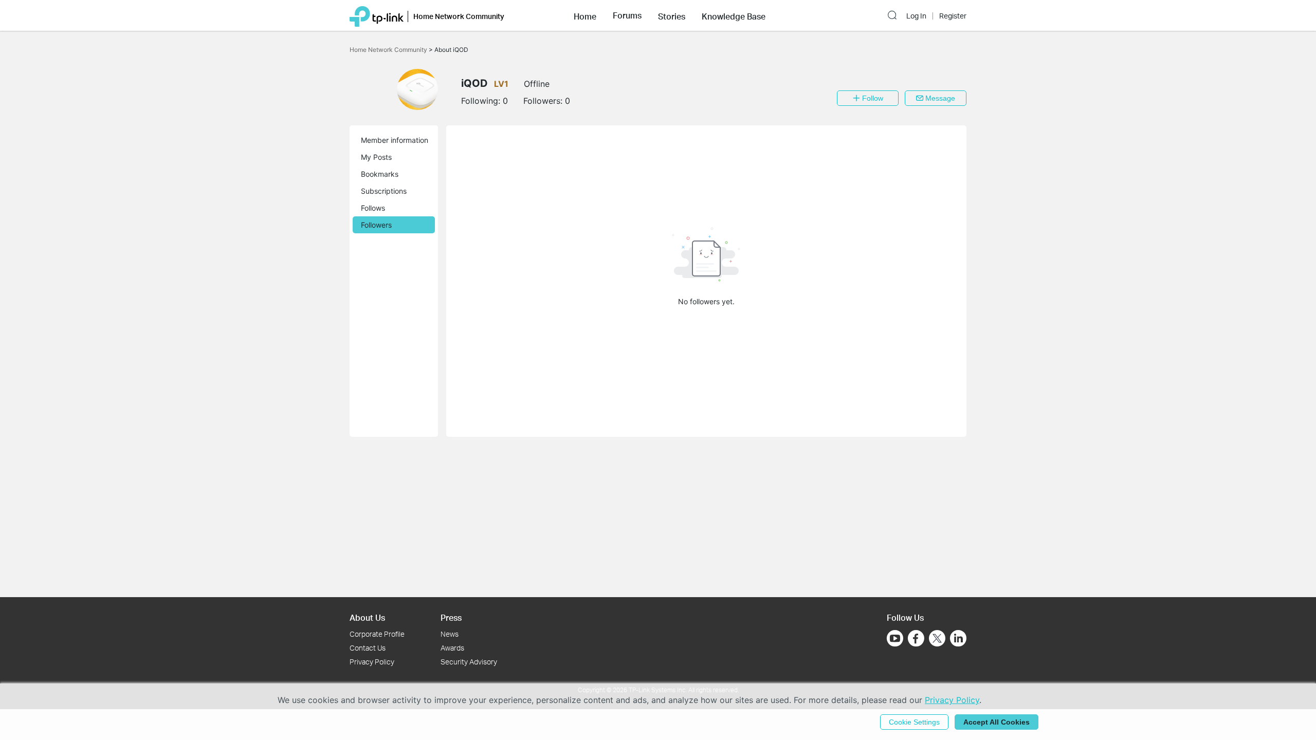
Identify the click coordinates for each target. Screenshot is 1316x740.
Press (451, 617)
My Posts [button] (376, 157)
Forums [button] (627, 15)
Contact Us (368, 647)
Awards (452, 647)
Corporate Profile (377, 634)
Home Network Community (389, 49)
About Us (367, 617)
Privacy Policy (372, 661)
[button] (585, 15)
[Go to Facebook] (916, 638)
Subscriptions (384, 191)
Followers (376, 224)
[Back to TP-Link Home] (377, 15)
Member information (394, 140)
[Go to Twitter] (937, 639)
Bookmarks (379, 174)
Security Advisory (469, 661)
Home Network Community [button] (458, 16)
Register (952, 16)
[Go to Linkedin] (958, 638)
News (450, 634)
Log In (916, 16)
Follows (373, 207)
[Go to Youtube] (895, 638)
